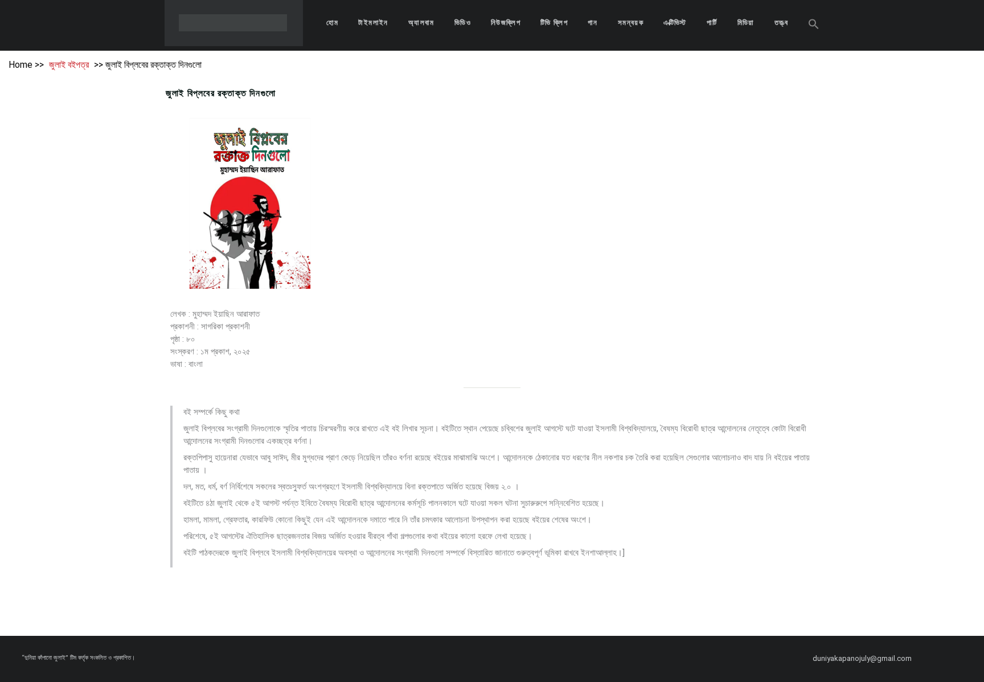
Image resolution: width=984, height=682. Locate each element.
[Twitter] (959, 658)
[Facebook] (939, 658)
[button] (813, 25)
